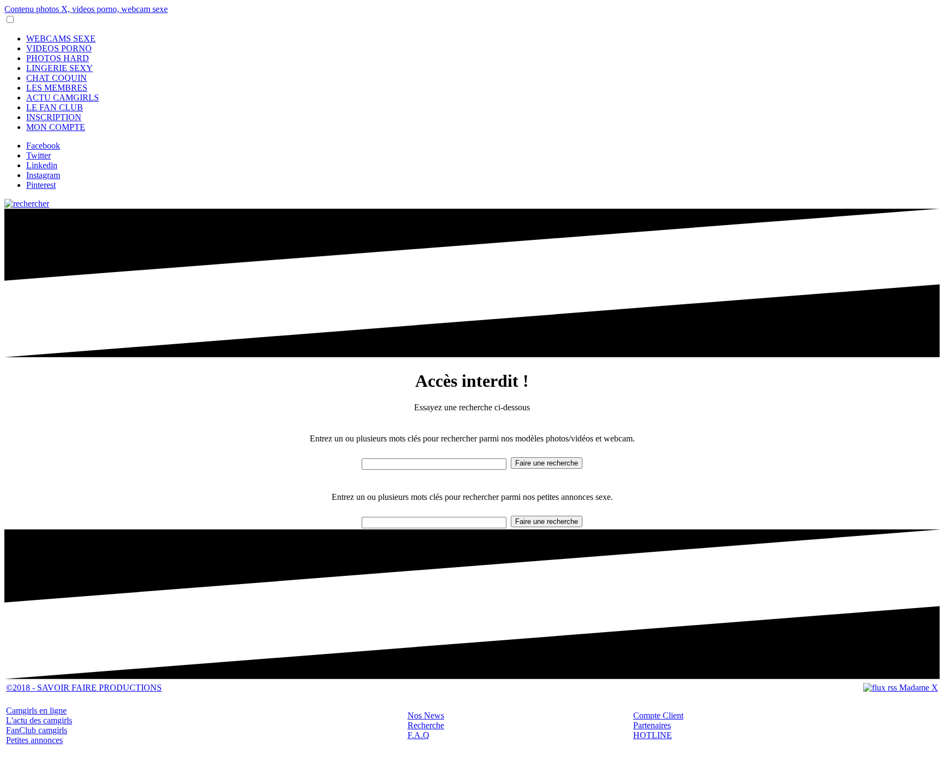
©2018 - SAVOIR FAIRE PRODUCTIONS (84, 687)
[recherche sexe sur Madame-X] (26, 203)
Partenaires (652, 725)
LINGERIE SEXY (59, 68)
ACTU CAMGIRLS (62, 97)
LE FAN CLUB (54, 107)
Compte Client (658, 715)
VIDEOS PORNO (59, 48)
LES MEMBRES (56, 87)
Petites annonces (34, 740)
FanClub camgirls (36, 730)
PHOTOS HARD (57, 58)
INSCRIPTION (53, 117)
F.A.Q (418, 735)
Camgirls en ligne (36, 710)
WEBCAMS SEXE (61, 38)
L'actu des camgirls (39, 720)
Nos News (426, 715)
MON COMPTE (55, 127)
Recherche (426, 725)
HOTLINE (652, 735)
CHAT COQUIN (56, 77)
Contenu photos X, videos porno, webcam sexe (86, 9)
